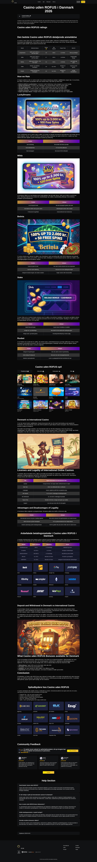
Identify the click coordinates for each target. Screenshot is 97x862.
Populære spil (24, 371)
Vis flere (48, 772)
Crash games (55, 371)
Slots (71, 371)
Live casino (39, 371)
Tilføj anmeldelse (72, 750)
